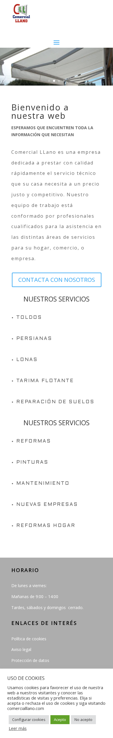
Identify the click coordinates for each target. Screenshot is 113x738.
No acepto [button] (83, 719)
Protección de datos (30, 660)
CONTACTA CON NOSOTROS (56, 280)
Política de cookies (28, 638)
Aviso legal (21, 649)
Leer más (18, 728)
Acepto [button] (60, 719)
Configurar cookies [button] (28, 719)
